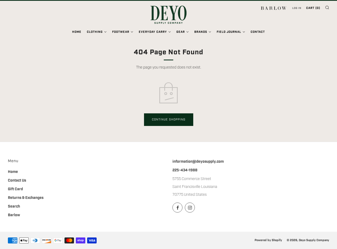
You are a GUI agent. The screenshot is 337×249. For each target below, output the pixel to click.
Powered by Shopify (268, 240)
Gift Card (15, 189)
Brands (200, 32)
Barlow (14, 215)
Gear (180, 32)
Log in (296, 8)
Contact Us (17, 180)
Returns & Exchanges (25, 197)
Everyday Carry (153, 32)
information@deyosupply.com (198, 161)
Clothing (95, 32)
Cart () (313, 8)
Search (14, 206)
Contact (258, 32)
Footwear (120, 32)
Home (76, 32)
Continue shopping (168, 119)
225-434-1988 (184, 170)
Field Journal (229, 32)
